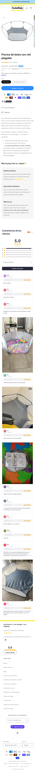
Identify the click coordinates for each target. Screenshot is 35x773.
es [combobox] (30, 232)
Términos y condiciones (10, 675)
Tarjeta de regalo (8, 696)
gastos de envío (15, 68)
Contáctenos (7, 700)
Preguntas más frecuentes (11, 704)
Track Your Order (8, 708)
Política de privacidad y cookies (13, 680)
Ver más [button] (29, 555)
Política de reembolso (14, 763)
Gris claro (6, 82)
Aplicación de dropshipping (12, 692)
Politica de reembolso (10, 684)
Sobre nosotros (8, 667)
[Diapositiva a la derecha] (21, 51)
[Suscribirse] (26, 720)
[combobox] (31, 262)
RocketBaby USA (16, 761)
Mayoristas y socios (9, 688)
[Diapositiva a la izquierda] (14, 51)
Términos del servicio (14, 766)
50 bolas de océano (20, 82)
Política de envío (24, 766)
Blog (5, 671)
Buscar (6, 663)
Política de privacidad (26, 763)
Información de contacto (18, 769)
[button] (9, 62)
